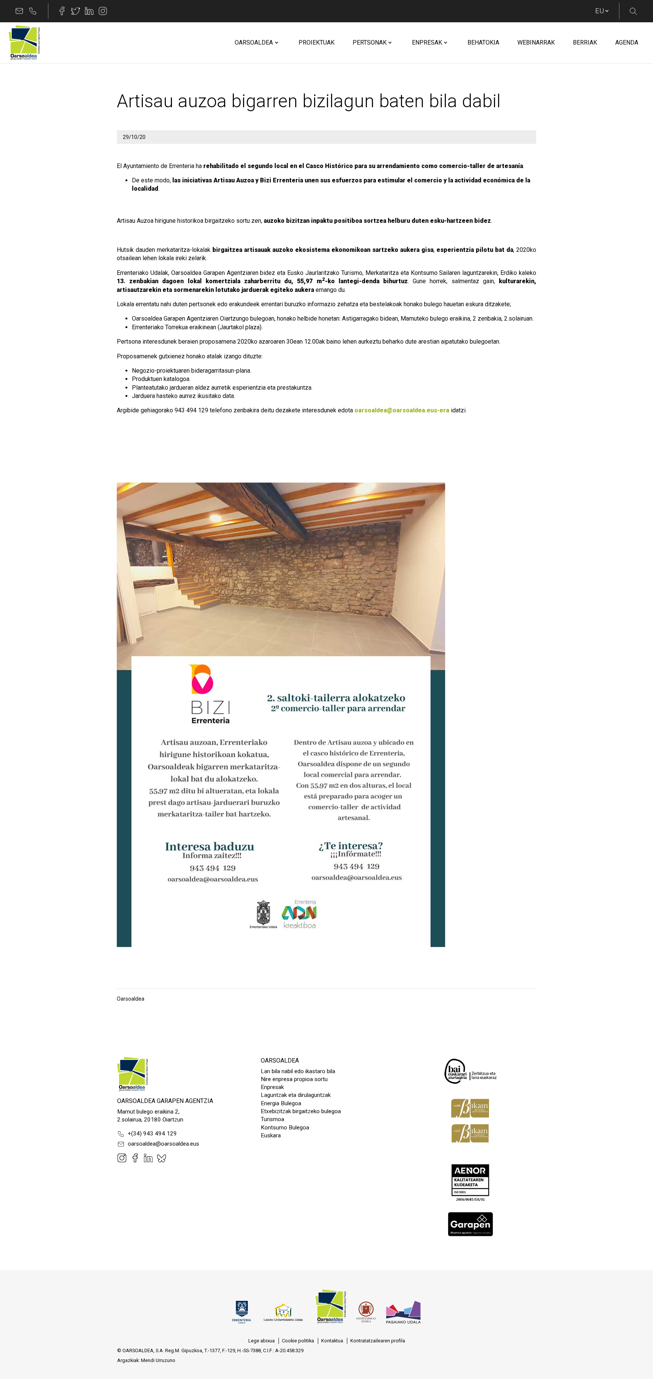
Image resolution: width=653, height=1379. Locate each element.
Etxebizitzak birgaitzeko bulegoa (301, 1111)
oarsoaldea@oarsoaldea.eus (163, 1143)
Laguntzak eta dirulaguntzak (296, 1095)
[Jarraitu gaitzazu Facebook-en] (62, 10)
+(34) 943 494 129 (152, 1133)
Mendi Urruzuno (158, 1360)
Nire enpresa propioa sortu (294, 1079)
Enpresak (272, 1087)
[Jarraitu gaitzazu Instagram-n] (102, 10)
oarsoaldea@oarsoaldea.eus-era (401, 410)
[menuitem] (254, 42)
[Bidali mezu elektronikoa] (19, 10)
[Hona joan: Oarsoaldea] (24, 42)
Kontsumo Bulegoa (285, 1127)
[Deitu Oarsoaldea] (32, 10)
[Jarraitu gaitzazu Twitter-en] (75, 10)
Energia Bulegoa (281, 1103)
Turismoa (272, 1119)
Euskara (271, 1135)
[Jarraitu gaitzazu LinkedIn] (89, 10)
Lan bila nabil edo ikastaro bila (298, 1071)
